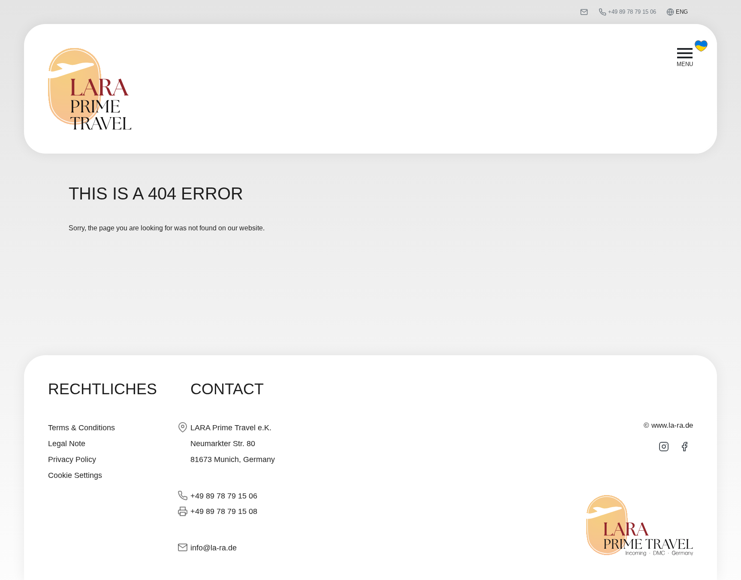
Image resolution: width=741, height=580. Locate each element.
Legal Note (66, 443)
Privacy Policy (72, 459)
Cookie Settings (75, 475)
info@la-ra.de (213, 547)
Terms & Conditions (81, 427)
